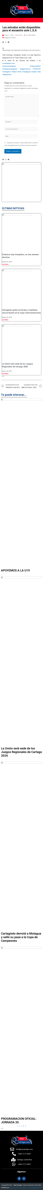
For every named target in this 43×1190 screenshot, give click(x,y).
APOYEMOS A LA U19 (15, 570)
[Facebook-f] (19, 1179)
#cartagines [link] (6, 72)
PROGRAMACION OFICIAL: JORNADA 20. (18, 1120)
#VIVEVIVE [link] (37, 69)
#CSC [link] (19, 72)
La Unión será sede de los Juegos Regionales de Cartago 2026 (21, 752)
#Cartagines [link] (26, 72)
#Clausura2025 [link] (35, 66)
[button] (21, 19)
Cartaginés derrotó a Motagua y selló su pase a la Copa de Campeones (21, 937)
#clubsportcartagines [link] (9, 69)
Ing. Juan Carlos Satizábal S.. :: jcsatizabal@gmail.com (26, 1187)
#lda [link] (39, 72)
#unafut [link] (34, 72)
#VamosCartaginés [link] (9, 66)
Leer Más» (5, 264)
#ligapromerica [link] (25, 69)
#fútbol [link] (14, 72)
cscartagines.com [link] (8, 63)
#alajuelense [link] (6, 74)
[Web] (20, 136)
